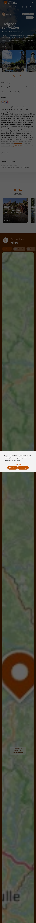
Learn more (19, 464)
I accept (24, 468)
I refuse (13, 468)
